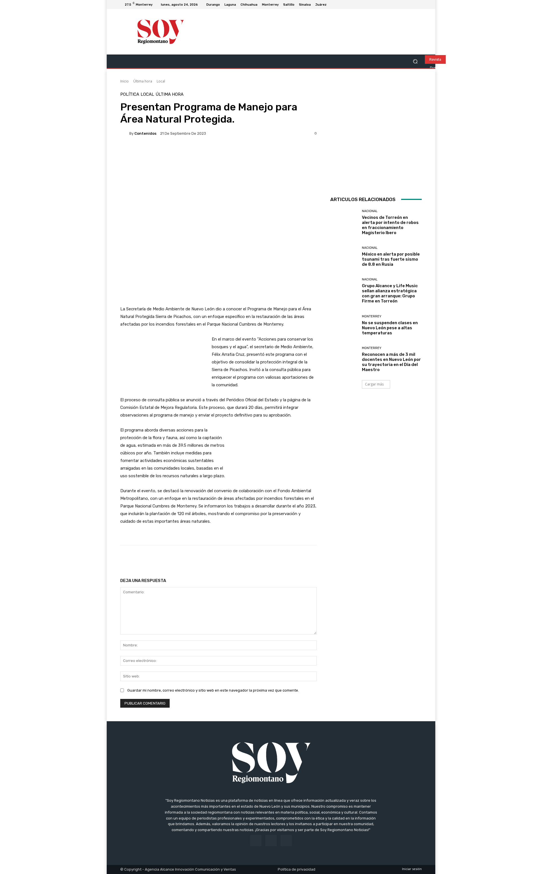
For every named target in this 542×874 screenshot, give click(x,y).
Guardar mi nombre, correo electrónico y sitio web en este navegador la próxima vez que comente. (213, 690)
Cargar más (374, 384)
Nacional (369, 211)
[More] (302, 559)
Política (129, 94)
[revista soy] (218, 161)
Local (161, 81)
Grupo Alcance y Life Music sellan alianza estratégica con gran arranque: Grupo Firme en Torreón (390, 293)
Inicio (124, 81)
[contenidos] (124, 133)
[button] (415, 61)
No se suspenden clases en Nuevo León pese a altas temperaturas (390, 327)
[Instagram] (411, 4)
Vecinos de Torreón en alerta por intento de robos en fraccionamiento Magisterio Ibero (390, 225)
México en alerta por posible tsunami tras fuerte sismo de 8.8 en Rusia (391, 259)
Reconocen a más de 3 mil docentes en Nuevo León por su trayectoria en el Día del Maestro (391, 362)
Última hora (142, 81)
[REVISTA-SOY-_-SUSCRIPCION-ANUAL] (376, 138)
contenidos (145, 133)
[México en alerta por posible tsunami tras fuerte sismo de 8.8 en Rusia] (344, 256)
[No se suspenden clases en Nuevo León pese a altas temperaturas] (344, 325)
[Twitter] (418, 4)
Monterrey (371, 316)
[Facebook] (404, 4)
